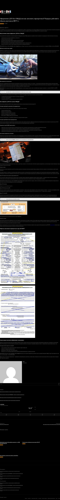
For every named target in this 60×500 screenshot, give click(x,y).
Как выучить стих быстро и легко (4, 424)
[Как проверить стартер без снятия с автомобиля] (10, 449)
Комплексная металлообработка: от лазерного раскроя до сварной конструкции (10, 391)
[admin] (11, 372)
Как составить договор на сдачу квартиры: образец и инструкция (51, 424)
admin (24, 361)
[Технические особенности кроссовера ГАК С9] (32, 436)
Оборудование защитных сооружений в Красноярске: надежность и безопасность (10, 397)
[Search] (59, 384)
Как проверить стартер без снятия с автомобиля (9, 455)
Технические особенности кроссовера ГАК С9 (31, 442)
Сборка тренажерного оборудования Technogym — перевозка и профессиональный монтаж (12, 394)
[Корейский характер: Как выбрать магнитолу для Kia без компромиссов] (10, 436)
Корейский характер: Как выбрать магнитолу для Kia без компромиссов (10, 443)
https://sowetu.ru (25, 362)
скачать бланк (52, 224)
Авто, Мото (1, 23)
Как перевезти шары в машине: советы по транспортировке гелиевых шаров (10, 400)
